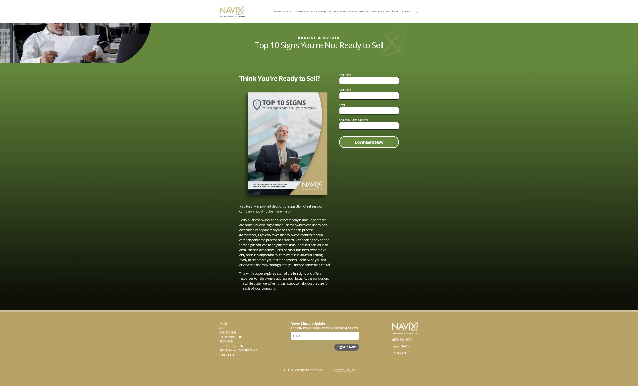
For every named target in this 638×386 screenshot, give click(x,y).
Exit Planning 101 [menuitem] (321, 11)
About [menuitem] (287, 11)
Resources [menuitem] (340, 11)
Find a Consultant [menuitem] (359, 11)
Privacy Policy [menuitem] (344, 370)
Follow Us (399, 353)
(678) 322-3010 (402, 339)
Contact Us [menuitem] (227, 355)
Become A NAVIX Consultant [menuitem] (238, 350)
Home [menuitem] (277, 11)
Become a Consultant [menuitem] (385, 11)
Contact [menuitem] (405, 11)
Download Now (369, 142)
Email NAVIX (400, 346)
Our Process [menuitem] (301, 11)
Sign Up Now (347, 347)
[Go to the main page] (232, 11)
